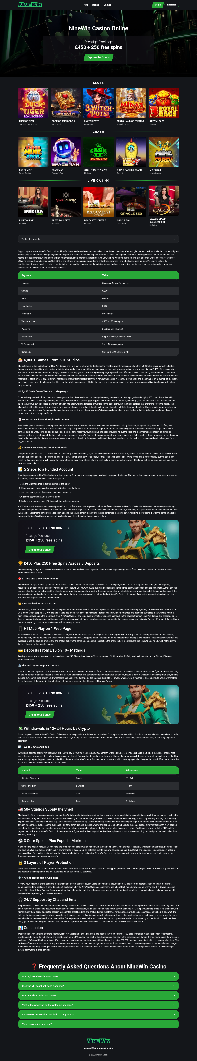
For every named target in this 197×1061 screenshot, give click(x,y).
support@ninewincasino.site (98, 1048)
